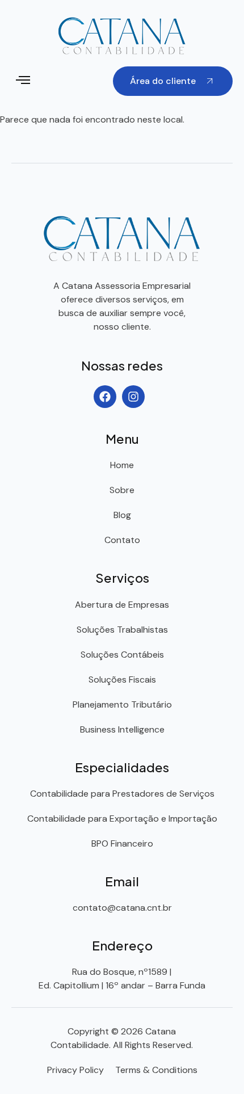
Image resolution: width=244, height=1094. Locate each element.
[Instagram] (133, 396)
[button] (23, 81)
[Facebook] (105, 396)
